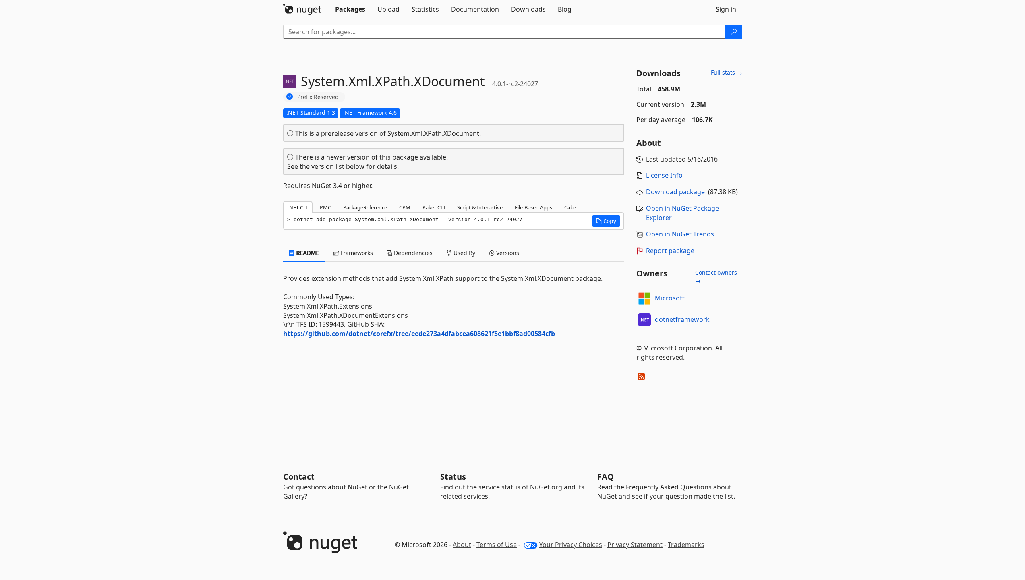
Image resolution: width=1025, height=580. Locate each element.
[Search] (733, 32)
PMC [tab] (325, 207)
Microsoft (670, 298)
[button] (606, 221)
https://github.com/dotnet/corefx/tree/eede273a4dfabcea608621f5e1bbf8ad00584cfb (419, 333)
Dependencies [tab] (412, 253)
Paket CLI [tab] (433, 207)
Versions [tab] (507, 253)
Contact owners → (716, 276)
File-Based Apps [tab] (533, 207)
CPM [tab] (404, 207)
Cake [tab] (570, 207)
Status (453, 476)
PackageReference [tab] (365, 207)
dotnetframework (682, 319)
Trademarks (686, 544)
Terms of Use (496, 544)
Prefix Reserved (318, 97)
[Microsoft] (644, 298)
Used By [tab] (463, 253)
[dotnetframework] (644, 320)
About (462, 544)
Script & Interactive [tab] (480, 207)
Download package (675, 191)
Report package (670, 250)
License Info (664, 175)
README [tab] (307, 253)
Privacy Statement (635, 544)
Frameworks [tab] (356, 253)
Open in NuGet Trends (680, 234)
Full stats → (726, 72)
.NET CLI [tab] (298, 207)
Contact (299, 476)
